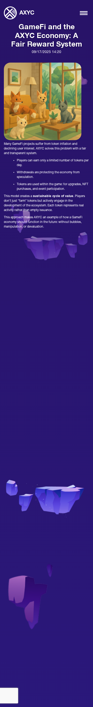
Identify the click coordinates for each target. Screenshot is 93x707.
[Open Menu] (83, 13)
